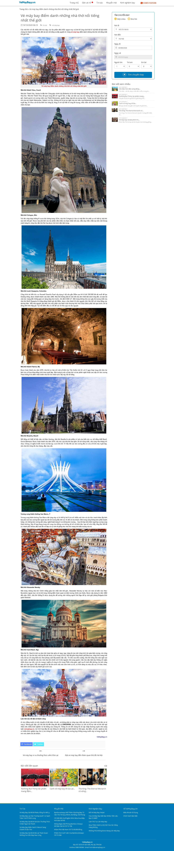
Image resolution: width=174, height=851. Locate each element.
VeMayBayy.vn (27, 2)
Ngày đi (117, 44)
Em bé (143, 62)
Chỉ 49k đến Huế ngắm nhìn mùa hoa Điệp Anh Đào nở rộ (69, 819)
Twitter (40, 744)
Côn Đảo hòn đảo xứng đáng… (129, 89)
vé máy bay (56, 25)
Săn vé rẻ (86, 3)
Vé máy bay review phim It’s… (129, 120)
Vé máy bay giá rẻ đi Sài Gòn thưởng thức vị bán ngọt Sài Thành (35, 823)
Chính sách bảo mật (130, 816)
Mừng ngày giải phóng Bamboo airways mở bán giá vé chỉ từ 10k (68, 825)
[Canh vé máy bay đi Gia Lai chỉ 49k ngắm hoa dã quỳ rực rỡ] (35, 777)
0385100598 (149, 3)
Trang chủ (74, 3)
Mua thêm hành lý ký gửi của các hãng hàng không (103, 826)
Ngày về (117, 53)
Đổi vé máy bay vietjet (97, 812)
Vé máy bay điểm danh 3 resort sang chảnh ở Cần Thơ (33, 828)
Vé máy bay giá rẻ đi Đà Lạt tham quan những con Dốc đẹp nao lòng (34, 834)
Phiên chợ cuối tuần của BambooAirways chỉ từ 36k (69, 834)
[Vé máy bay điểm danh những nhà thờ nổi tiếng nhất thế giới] (40, 751)
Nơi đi (116, 25)
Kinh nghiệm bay (127, 3)
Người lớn (118, 62)
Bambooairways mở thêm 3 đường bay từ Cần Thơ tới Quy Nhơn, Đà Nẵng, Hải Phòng (69, 813)
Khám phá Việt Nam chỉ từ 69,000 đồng (68, 829)
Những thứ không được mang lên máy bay (104, 831)
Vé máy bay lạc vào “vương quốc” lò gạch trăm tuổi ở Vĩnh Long (35, 817)
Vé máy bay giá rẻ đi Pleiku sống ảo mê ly (35, 812)
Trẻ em (130, 62)
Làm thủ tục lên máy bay (98, 822)
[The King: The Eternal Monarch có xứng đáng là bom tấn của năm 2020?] (64, 777)
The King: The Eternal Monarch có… (131, 111)
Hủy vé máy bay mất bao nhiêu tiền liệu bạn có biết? (103, 817)
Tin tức (99, 3)
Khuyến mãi (111, 3)
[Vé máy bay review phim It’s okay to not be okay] (93, 777)
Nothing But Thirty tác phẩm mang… (132, 96)
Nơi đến (117, 34)
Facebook (27, 744)
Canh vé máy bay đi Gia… (127, 103)
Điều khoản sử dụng (130, 812)
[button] (35, 809)
